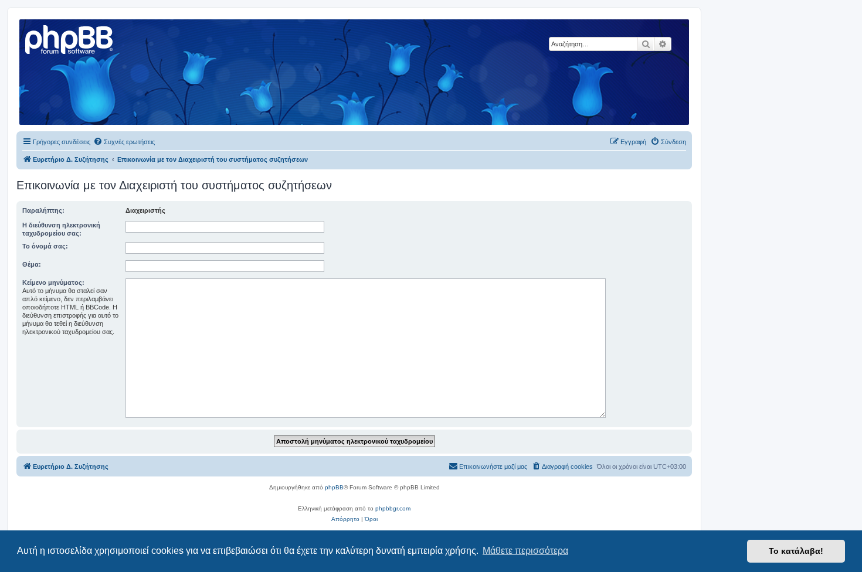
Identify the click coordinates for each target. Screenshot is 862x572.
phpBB (334, 487)
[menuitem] (124, 142)
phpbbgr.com (392, 508)
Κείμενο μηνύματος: (53, 282)
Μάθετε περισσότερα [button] (525, 551)
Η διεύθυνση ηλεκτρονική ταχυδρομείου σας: (61, 229)
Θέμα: (31, 264)
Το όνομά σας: (45, 246)
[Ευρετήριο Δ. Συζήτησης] (69, 38)
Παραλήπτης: (43, 210)
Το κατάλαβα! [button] (796, 551)
